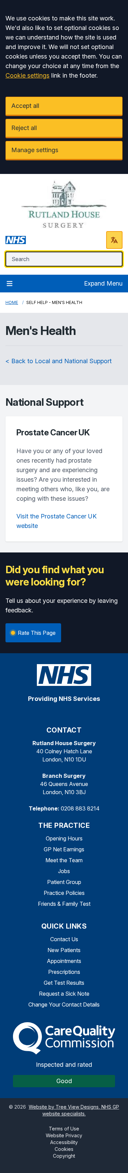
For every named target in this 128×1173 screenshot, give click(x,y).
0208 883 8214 (80, 808)
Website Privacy (64, 1135)
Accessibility (64, 1142)
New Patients (64, 950)
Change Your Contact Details (64, 1004)
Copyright (64, 1156)
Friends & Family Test (64, 903)
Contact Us (64, 939)
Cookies (64, 1149)
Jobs (64, 871)
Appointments (64, 961)
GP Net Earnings (64, 849)
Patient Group (64, 882)
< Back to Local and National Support (58, 361)
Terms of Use (64, 1128)
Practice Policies (64, 892)
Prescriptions (64, 971)
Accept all (25, 105)
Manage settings (34, 150)
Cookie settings (27, 75)
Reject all (24, 127)
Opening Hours (64, 838)
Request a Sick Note (64, 993)
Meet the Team (64, 860)
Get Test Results (64, 982)
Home (11, 302)
